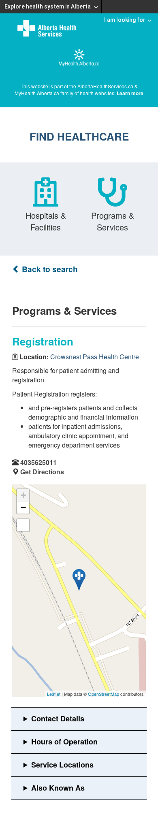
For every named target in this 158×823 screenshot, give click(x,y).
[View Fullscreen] (23, 525)
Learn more (130, 93)
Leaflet (53, 694)
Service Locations (62, 764)
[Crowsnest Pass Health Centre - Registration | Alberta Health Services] (79, 580)
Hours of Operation (64, 741)
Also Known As (58, 787)
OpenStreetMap (103, 694)
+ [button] (23, 495)
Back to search (49, 269)
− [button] (23, 507)
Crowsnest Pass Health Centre (94, 356)
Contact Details (57, 718)
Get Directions (42, 471)
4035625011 (38, 462)
